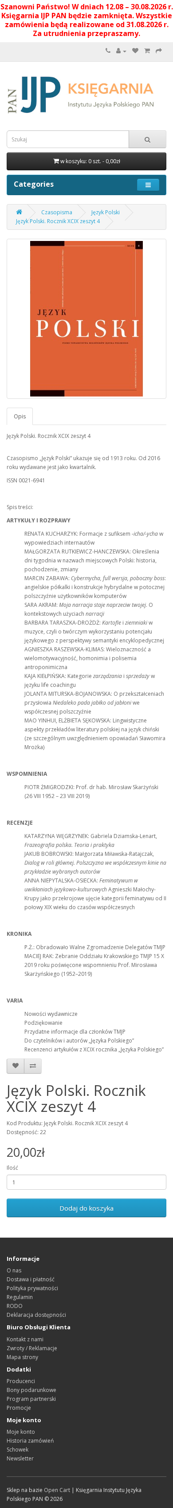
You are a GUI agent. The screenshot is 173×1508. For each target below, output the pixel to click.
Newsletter (20, 1458)
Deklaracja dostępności (36, 1315)
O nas (14, 1270)
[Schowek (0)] (135, 51)
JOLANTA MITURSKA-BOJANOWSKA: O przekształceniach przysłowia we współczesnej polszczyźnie (94, 702)
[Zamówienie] (159, 51)
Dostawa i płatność (31, 1279)
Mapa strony (22, 1357)
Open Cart (57, 1490)
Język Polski (105, 212)
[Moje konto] (121, 51)
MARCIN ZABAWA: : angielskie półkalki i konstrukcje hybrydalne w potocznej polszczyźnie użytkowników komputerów (95, 587)
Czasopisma (56, 212)
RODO (15, 1306)
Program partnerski (31, 1399)
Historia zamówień (30, 1440)
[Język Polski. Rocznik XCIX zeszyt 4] (86, 319)
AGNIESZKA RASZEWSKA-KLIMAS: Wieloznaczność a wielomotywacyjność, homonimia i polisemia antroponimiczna (87, 658)
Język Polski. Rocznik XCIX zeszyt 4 (58, 221)
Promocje (19, 1408)
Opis (20, 416)
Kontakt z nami (25, 1339)
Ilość (12, 1167)
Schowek (17, 1449)
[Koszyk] (147, 51)
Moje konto (21, 1432)
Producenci (21, 1381)
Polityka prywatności (32, 1288)
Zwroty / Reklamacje (32, 1348)
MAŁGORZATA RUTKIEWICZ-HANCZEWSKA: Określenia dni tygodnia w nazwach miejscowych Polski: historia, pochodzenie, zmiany (91, 560)
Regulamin (20, 1297)
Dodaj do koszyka (86, 1207)
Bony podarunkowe (31, 1390)
